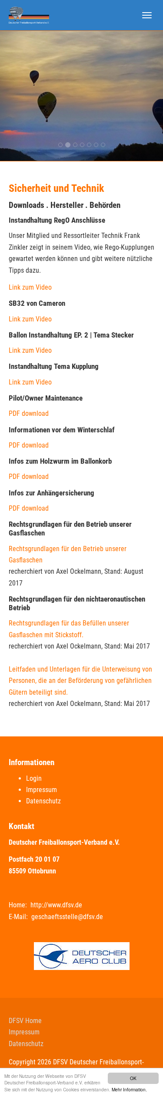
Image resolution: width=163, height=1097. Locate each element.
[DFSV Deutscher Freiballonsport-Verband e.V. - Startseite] (29, 15)
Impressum (41, 790)
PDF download (29, 413)
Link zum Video (30, 287)
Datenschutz (43, 801)
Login (34, 778)
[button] (12, 95)
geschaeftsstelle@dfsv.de (67, 917)
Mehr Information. (129, 1089)
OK (133, 1078)
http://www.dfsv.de (56, 905)
